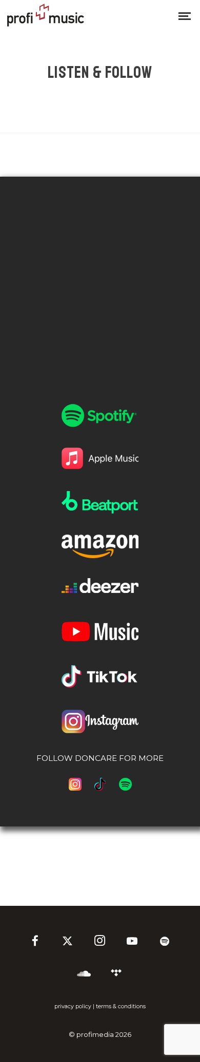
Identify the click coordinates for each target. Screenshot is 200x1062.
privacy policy (72, 1006)
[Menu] (184, 15)
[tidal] (116, 974)
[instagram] (100, 942)
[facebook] (35, 942)
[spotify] (164, 942)
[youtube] (132, 946)
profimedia (95, 1034)
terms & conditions (121, 1006)
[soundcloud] (83, 974)
